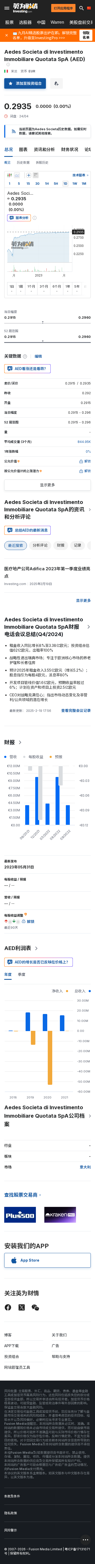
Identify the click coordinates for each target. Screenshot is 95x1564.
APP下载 (11, 1345)
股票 (9, 22)
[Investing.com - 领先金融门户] (25, 8)
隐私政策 (10, 1513)
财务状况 (69, 149)
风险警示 (10, 1530)
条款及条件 (12, 1496)
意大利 (85, 1167)
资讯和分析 (44, 149)
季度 (21, 974)
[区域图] (17, 175)
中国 (41, 22)
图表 (23, 149)
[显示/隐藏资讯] (36, 175)
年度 (8, 974)
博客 (8, 1335)
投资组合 (11, 1356)
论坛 (88, 149)
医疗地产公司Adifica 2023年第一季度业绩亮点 (47, 572)
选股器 (25, 22)
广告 (55, 1345)
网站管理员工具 (17, 1367)
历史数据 (23, 162)
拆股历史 (42, 162)
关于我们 (59, 1335)
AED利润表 (17, 948)
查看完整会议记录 (76, 710)
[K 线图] (9, 175)
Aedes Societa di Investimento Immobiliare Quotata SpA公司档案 (44, 1115)
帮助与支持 (61, 1356)
